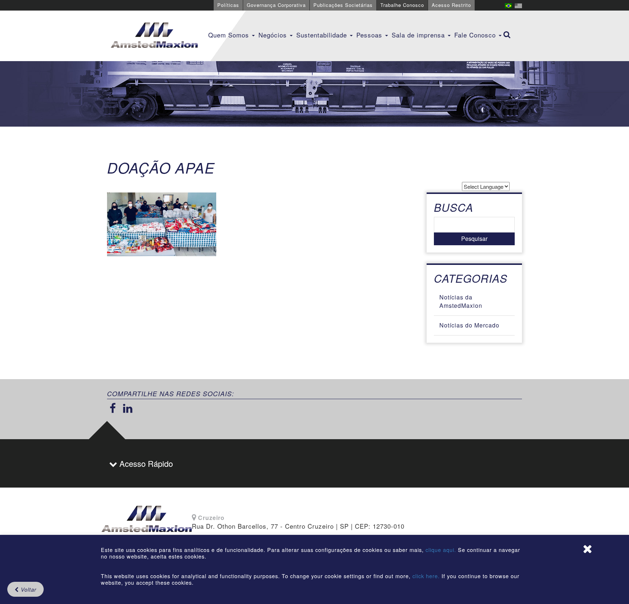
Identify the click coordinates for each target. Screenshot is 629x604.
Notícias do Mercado (469, 325)
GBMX (154, 35)
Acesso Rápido (145, 463)
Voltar (27, 589)
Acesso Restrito (451, 4)
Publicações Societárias (343, 4)
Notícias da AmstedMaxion (460, 301)
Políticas (228, 4)
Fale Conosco (476, 34)
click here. (426, 576)
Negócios (273, 34)
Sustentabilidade (322, 34)
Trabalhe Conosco (402, 4)
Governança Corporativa (276, 4)
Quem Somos (229, 34)
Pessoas (370, 34)
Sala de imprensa (419, 34)
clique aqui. (442, 549)
